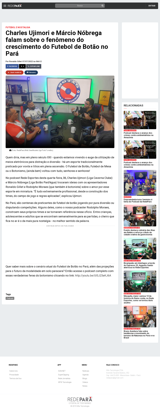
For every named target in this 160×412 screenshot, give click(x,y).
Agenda (85, 375)
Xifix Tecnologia (83, 406)
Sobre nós (13, 371)
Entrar (151, 6)
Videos (85, 382)
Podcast (10, 298)
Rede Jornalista (64, 378)
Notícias (85, 371)
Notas (84, 386)
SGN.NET (62, 371)
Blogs (84, 378)
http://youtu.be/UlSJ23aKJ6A (93, 275)
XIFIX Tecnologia (64, 382)
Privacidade (14, 375)
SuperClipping (63, 375)
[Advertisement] (80, 14)
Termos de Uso (15, 378)
